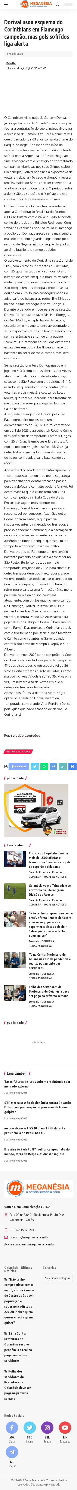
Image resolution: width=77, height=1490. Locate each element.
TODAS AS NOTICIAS (55, 876)
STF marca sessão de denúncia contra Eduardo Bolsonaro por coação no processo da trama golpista (37, 1107)
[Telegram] (12, 1457)
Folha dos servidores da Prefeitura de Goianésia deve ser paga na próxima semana (49, 991)
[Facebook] (12, 1432)
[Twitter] (30, 1432)
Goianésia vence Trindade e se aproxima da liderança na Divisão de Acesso (50, 890)
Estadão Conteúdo (25, 736)
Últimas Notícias (18, 751)
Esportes (57, 872)
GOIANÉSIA (35, 876)
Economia (34, 941)
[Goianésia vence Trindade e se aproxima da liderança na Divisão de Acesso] (15, 891)
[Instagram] (47, 1432)
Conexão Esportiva (39, 872)
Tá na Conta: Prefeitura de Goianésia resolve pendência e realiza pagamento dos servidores (18, 1346)
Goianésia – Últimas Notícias (18, 1269)
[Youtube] (65, 1432)
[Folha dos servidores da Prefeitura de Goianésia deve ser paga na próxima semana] (15, 993)
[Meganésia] (36, 4)
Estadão (11, 63)
